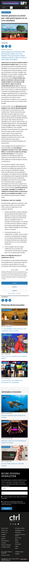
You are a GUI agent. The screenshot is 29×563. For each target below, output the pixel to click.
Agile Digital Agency (5, 560)
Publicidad (17, 553)
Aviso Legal (18, 293)
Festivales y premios (5, 547)
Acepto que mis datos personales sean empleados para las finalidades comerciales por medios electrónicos (13, 503)
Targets (16, 546)
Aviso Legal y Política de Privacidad (6, 552)
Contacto (3, 536)
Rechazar (14, 286)
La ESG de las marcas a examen (20, 535)
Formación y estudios (20, 528)
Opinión (16, 542)
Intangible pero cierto (20, 530)
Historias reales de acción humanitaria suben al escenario (13, 442)
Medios (16, 540)
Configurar (14, 290)
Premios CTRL (4, 530)
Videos (16, 548)
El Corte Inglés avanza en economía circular (12, 464)
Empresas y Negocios (6, 545)
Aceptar (14, 283)
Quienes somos (4, 528)
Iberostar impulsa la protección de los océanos (13, 416)
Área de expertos (5, 540)
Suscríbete (3, 534)
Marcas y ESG (18, 537)
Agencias (3, 538)
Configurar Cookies (19, 551)
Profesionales (18, 544)
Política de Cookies (11, 293)
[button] (27, 269)
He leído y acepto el (14, 497)
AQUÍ (10, 275)
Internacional (18, 532)
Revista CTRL (4, 532)
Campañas (3, 542)
